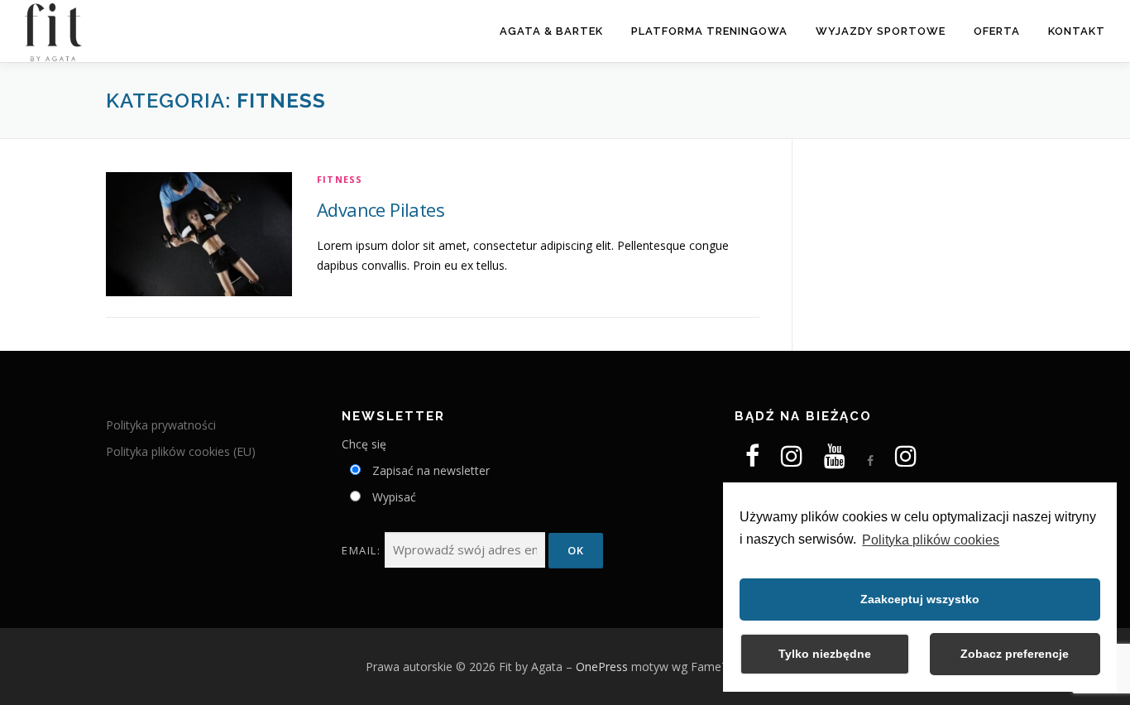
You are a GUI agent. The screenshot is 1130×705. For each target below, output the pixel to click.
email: (363, 550)
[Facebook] (752, 460)
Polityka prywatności (161, 425)
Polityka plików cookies (930, 540)
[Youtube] (834, 455)
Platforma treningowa (709, 31)
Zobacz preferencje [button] (1014, 653)
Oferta (997, 31)
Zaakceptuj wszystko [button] (919, 599)
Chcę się (364, 444)
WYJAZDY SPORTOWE (881, 31)
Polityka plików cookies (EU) (181, 451)
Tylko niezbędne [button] (824, 653)
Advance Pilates (380, 209)
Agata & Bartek (551, 31)
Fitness (339, 179)
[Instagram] (791, 460)
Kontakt (1076, 31)
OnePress (602, 666)
